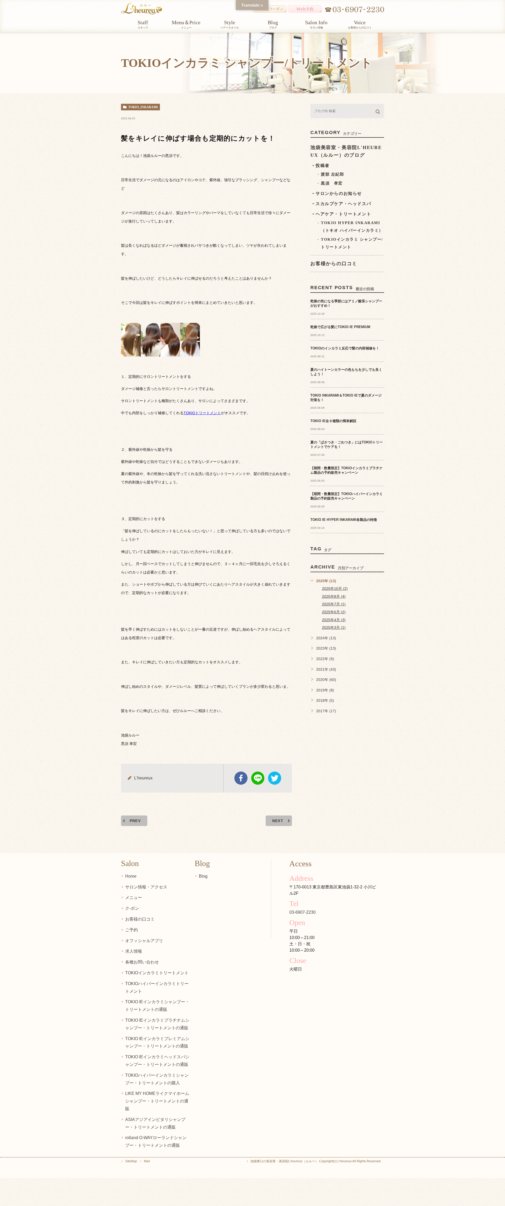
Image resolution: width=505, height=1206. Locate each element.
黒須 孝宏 (332, 183)
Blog (203, 876)
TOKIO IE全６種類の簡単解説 (333, 421)
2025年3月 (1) (334, 627)
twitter (274, 778)
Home (131, 876)
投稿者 (323, 165)
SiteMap (131, 1161)
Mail (147, 1161)
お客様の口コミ (140, 919)
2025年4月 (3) (334, 620)
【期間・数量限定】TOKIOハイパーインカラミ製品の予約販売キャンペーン (346, 496)
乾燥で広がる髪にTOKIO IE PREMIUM (340, 327)
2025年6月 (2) (334, 612)
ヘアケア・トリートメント (343, 214)
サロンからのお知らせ (339, 193)
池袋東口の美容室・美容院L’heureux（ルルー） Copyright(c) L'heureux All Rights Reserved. (315, 1161)
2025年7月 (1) (334, 604)
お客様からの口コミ (333, 263)
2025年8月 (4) (334, 596)
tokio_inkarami (143, 107)
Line (257, 778)
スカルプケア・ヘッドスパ (343, 203)
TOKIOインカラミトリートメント (157, 973)
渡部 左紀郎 (332, 174)
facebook (241, 778)
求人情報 (133, 951)
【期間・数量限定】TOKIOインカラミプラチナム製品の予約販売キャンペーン (346, 470)
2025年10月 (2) (335, 588)
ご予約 (131, 930)
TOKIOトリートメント (202, 413)
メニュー (133, 897)
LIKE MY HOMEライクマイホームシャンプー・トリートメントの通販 (157, 1101)
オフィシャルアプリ (144, 940)
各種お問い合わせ (142, 962)
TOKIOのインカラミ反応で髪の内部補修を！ (344, 348)
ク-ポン (132, 908)
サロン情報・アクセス (146, 887)
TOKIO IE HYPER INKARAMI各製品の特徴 (343, 520)
